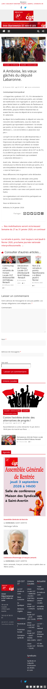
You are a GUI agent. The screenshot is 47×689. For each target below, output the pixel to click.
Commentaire (6, 307)
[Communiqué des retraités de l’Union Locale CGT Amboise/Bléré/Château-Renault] (8, 257)
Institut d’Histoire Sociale (40, 634)
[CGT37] (3, 31)
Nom (3, 339)
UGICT (39, 640)
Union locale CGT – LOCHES (31, 625)
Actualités (26, 411)
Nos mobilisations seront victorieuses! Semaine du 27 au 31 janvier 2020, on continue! (23, 228)
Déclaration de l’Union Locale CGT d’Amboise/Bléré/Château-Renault (23, 271)
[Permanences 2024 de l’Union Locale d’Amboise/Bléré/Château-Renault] (8, 436)
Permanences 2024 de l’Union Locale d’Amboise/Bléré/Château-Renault (30, 438)
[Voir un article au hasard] (43, 31)
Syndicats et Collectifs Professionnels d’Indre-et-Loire (31, 665)
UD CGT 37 (20, 87)
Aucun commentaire (33, 87)
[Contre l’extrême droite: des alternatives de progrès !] (23, 386)
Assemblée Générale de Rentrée (16, 519)
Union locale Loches (10, 413)
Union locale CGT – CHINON (31, 606)
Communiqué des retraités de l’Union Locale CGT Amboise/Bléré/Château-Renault (8, 274)
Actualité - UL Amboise (11, 65)
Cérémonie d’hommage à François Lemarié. (20, 558)
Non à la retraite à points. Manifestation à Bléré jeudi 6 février (38, 272)
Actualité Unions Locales (40, 600)
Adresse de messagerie (11, 352)
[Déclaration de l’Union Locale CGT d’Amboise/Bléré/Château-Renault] (23, 257)
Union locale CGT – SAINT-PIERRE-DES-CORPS (31, 635)
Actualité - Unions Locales (29, 65)
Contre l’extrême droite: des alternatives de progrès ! (19, 419)
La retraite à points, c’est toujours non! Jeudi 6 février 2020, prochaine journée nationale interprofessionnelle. (23, 242)
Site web (4, 362)
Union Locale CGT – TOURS (31, 646)
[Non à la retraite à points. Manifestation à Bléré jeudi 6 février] (38, 257)
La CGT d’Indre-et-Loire (20, 591)
